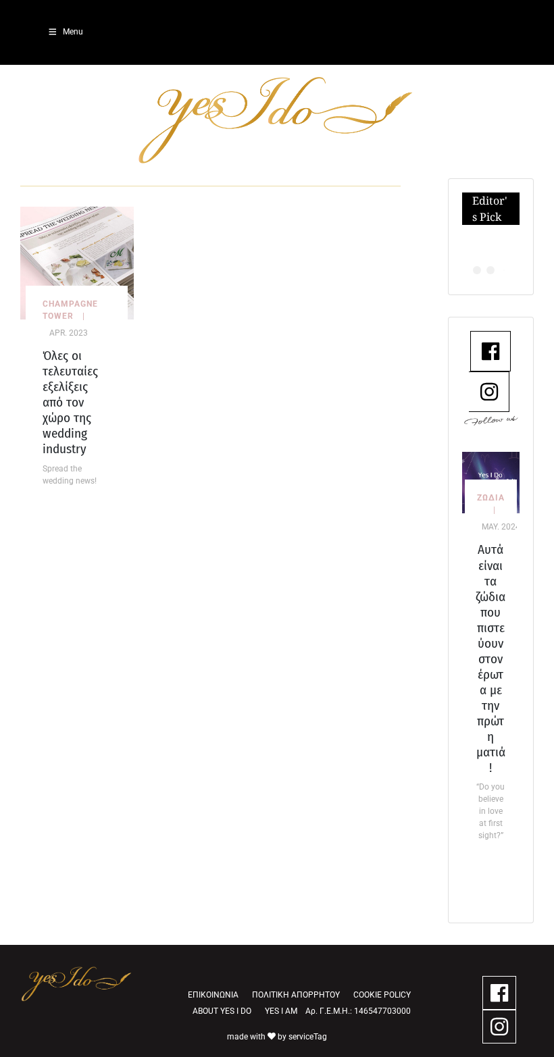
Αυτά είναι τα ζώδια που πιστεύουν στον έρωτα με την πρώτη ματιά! (490, 658)
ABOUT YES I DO (222, 1011)
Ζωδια (491, 497)
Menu (73, 31)
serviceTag (307, 1036)
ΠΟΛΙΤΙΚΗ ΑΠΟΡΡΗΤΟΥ (296, 995)
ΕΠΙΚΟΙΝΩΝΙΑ (213, 995)
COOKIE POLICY (382, 995)
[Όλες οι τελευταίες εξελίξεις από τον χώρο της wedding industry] (77, 262)
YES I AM (281, 1011)
